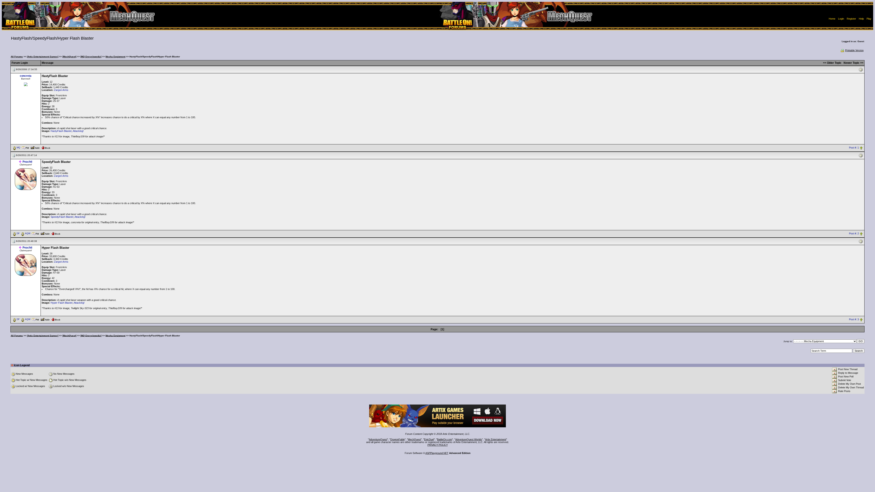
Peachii (27, 161)
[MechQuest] (69, 56)
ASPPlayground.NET (436, 453)
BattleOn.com (444, 439)
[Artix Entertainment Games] (42, 56)
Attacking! (78, 131)
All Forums (17, 56)
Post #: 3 (854, 319)
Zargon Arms (61, 90)
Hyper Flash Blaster (61, 302)
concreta (25, 75)
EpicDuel (429, 439)
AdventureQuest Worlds (468, 439)
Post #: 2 (854, 233)
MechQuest (414, 439)
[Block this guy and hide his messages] (45, 147)
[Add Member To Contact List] (35, 147)
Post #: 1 (854, 147)
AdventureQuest (378, 439)
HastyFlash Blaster (61, 131)
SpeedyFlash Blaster (62, 216)
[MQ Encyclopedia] (90, 56)
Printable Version (854, 50)
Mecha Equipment (115, 56)
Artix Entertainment (495, 439)
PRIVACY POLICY (437, 444)
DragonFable (397, 439)
